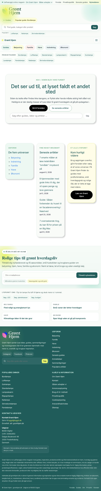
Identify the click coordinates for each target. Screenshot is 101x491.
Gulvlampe (89, 55)
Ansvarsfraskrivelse (60, 404)
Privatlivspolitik (68, 2)
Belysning (18, 47)
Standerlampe (47, 55)
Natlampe (24, 33)
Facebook (18, 354)
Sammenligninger (59, 363)
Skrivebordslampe (38, 33)
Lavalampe (7, 60)
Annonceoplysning (59, 388)
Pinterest (29, 354)
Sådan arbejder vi (45, 2)
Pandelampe (20, 60)
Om (83, 488)
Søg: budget (36, 297)
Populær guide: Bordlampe (25, 20)
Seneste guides (82, 2)
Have (40, 47)
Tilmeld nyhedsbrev (87, 275)
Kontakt (55, 380)
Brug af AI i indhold (59, 392)
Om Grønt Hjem (32, 2)
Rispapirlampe (75, 55)
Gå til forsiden (38, 108)
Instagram (7, 354)
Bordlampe (22, 55)
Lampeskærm (61, 55)
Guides (8, 20)
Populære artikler (59, 367)
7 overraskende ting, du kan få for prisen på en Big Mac (50, 225)
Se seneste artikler (60, 108)
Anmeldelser (57, 359)
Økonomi (64, 47)
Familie (30, 47)
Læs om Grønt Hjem (82, 194)
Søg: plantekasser (21, 297)
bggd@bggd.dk (15, 420)
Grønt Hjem (10, 40)
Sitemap (55, 407)
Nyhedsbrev (94, 2)
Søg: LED (6, 297)
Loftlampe (14, 33)
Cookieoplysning (58, 400)
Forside (58, 2)
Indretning (51, 47)
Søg (94, 27)
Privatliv (89, 488)
